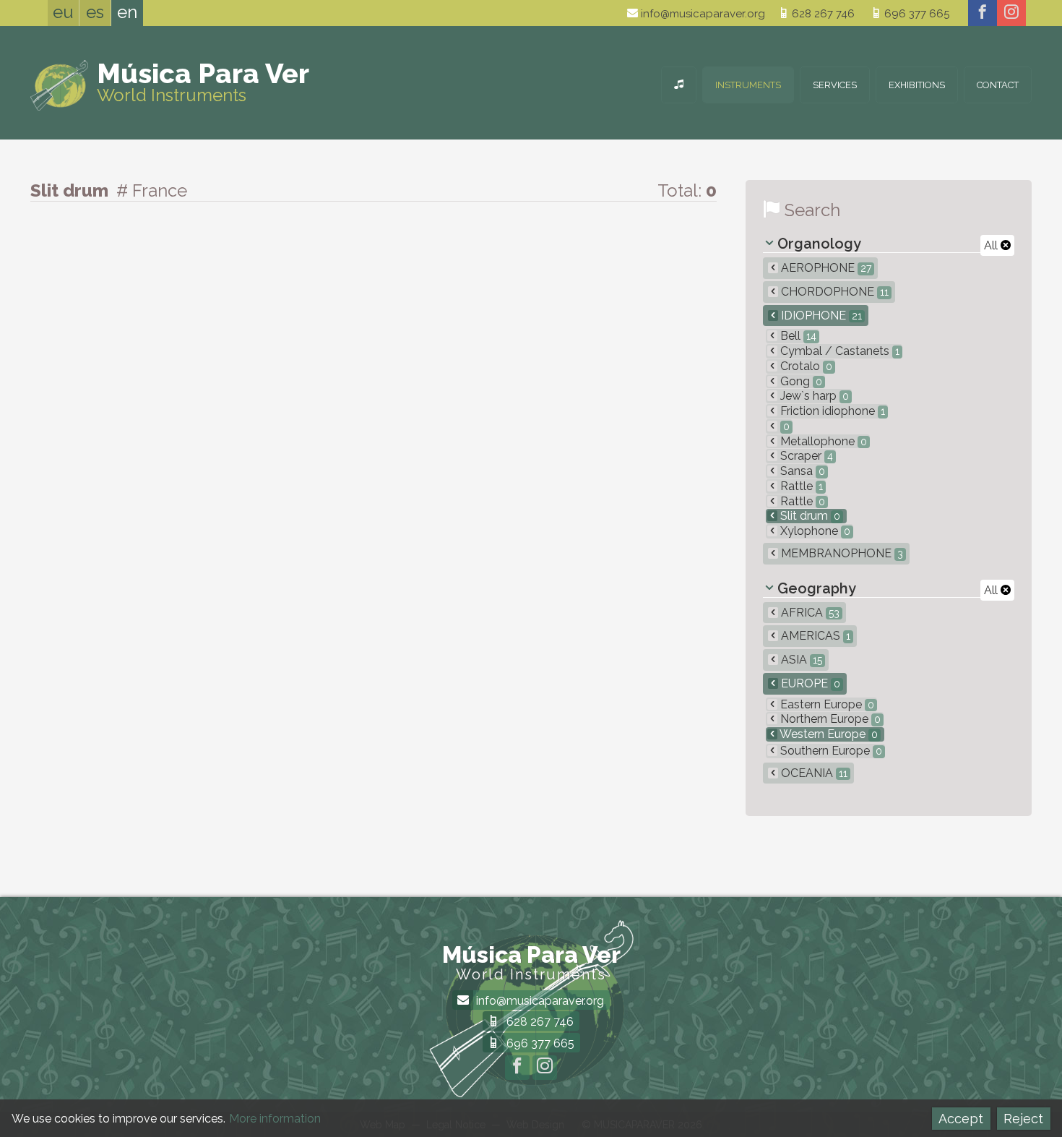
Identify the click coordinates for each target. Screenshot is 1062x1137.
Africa (808, 612)
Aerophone (824, 268)
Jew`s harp (813, 396)
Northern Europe (829, 719)
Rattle (800, 486)
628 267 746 (822, 13)
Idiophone (820, 315)
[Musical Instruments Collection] (678, 84)
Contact (998, 85)
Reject (1023, 1118)
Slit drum (808, 516)
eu (63, 11)
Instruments (748, 85)
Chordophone (833, 292)
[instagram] (1011, 13)
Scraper (805, 456)
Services (835, 85)
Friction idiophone (831, 411)
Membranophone (840, 553)
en (127, 11)
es (95, 11)
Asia (800, 659)
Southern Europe (829, 751)
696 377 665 (915, 13)
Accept (960, 1118)
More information (275, 1118)
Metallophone (822, 441)
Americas (814, 636)
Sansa (801, 471)
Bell (796, 336)
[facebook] (982, 13)
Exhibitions (917, 85)
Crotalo (804, 366)
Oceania (812, 773)
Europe (809, 683)
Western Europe (827, 734)
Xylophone (813, 531)
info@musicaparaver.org (701, 13)
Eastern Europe (825, 704)
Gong (799, 381)
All (992, 245)
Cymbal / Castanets (838, 351)
